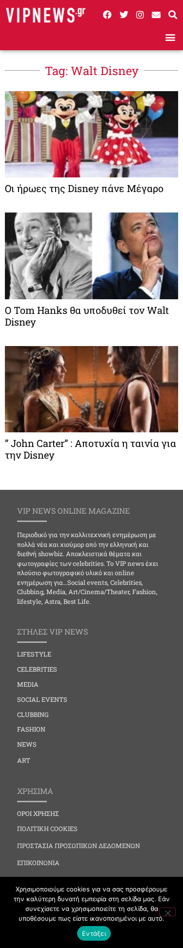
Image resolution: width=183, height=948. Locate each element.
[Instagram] (140, 14)
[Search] (173, 14)
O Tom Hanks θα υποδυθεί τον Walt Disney (87, 316)
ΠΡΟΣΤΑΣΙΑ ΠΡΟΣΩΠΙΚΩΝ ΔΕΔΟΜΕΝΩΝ (78, 845)
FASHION (31, 729)
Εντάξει (94, 933)
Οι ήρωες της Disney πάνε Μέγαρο (84, 188)
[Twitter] (123, 14)
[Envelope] (156, 14)
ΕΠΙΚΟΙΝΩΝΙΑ (38, 862)
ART (23, 760)
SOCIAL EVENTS (42, 699)
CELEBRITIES (37, 669)
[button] (170, 37)
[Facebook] (107, 14)
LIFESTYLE (34, 654)
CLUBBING (33, 714)
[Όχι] (167, 912)
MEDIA (28, 684)
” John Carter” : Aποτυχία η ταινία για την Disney (90, 449)
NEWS (27, 744)
